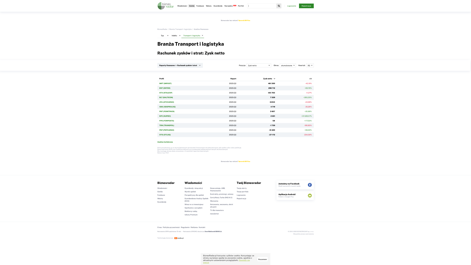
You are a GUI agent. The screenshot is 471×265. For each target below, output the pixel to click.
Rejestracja (306, 6)
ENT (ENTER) (164, 88)
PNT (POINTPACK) (167, 111)
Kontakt (202, 227)
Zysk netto (267, 79)
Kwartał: (301, 65)
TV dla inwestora (217, 210)
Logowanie (291, 6)
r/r (311, 79)
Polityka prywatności (171, 227)
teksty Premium (191, 215)
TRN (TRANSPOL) (166, 125)
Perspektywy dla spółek (194, 195)
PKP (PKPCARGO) (166, 130)
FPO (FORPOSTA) (166, 121)
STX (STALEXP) (165, 93)
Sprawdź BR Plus (244, 20)
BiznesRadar (162, 29)
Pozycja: (242, 65)
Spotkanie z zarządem (193, 208)
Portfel (241, 6)
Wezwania (214, 201)
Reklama (194, 227)
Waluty (209, 6)
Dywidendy (218, 6)
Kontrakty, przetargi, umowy (221, 194)
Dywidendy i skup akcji (194, 188)
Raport (233, 79)
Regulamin (185, 227)
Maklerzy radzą (191, 211)
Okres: (276, 65)
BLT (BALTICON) (166, 97)
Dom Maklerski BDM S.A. (213, 231)
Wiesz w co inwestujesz (194, 204)
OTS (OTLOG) (165, 135)
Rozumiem (262, 259)
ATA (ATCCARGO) (166, 102)
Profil (161, 79)
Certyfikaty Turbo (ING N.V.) (221, 198)
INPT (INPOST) (165, 83)
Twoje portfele (242, 192)
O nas (159, 227)
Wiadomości (182, 6)
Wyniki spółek (190, 192)
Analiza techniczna (165, 142)
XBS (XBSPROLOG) (167, 107)
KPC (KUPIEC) (165, 116)
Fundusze (200, 6)
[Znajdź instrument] (278, 5)
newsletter (214, 214)
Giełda (191, 6)
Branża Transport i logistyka (180, 29)
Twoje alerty (242, 188)
